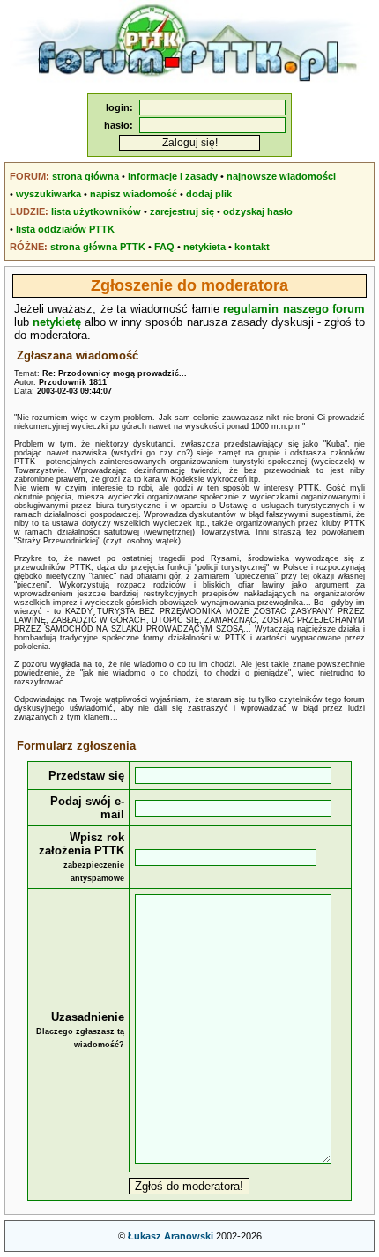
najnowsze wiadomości (281, 176)
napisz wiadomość (133, 194)
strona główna (85, 176)
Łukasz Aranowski (170, 1236)
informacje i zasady (173, 176)
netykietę (57, 322)
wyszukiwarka (48, 194)
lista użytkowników (96, 211)
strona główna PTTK (97, 246)
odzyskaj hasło (258, 211)
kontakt (252, 246)
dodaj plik (209, 194)
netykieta (204, 246)
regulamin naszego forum (294, 308)
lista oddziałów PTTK (65, 229)
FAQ (164, 246)
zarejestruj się (182, 211)
